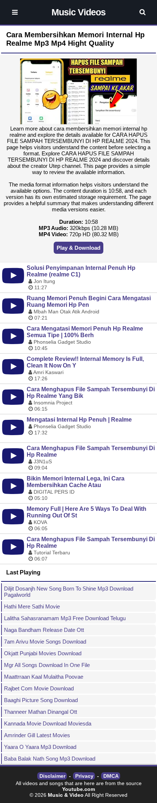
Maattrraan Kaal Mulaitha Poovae (43, 677)
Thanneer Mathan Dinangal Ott (40, 712)
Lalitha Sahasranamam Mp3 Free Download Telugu (65, 618)
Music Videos (78, 12)
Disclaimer (52, 776)
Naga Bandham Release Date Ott (44, 630)
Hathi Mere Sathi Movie (32, 606)
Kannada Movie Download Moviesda (47, 723)
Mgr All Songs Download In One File (47, 665)
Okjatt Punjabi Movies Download (42, 653)
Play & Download (78, 248)
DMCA (111, 776)
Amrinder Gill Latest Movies (37, 735)
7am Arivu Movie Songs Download (45, 641)
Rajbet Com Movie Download (39, 688)
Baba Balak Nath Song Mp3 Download (49, 758)
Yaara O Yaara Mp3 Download (40, 747)
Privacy (84, 776)
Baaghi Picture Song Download (41, 700)
